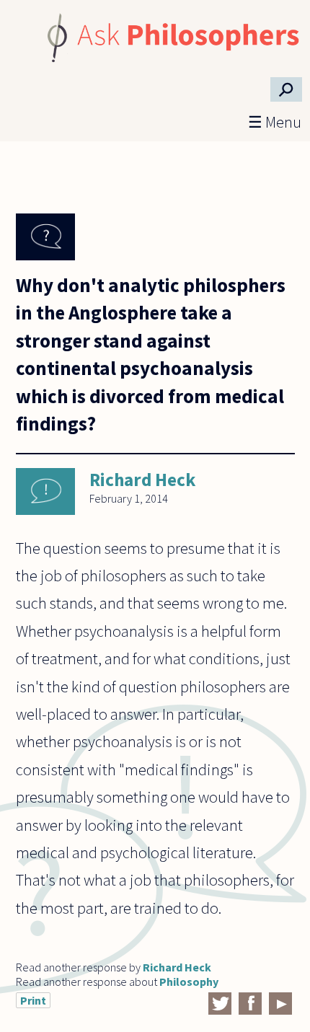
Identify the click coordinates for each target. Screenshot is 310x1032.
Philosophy (188, 981)
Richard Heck (142, 479)
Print (33, 1000)
